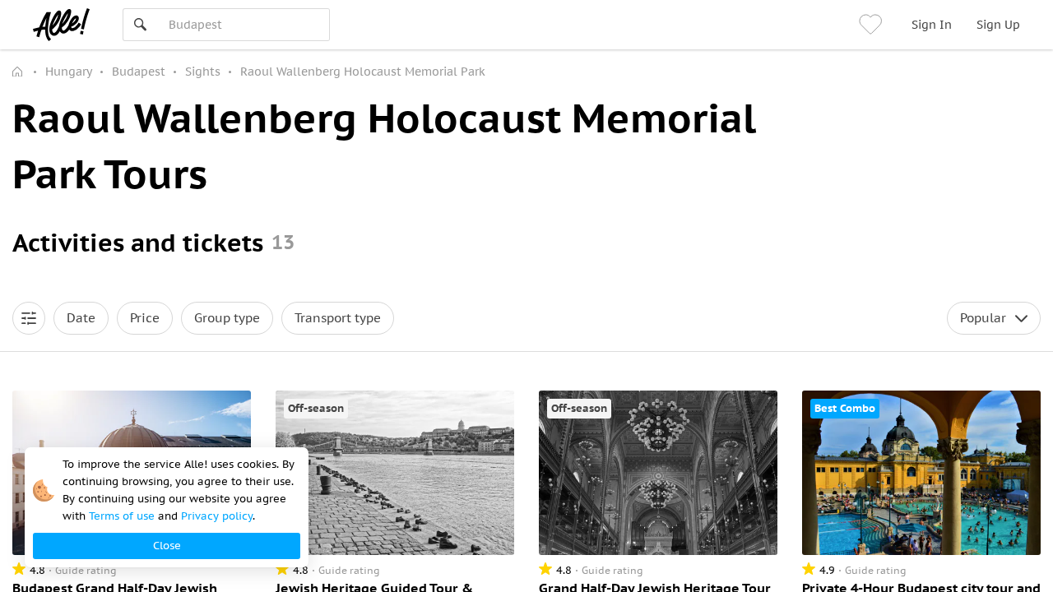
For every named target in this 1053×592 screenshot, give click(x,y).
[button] (28, 318)
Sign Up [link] (998, 24)
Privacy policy (217, 516)
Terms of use (122, 516)
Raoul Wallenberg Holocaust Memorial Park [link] (362, 71)
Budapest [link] (138, 71)
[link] (873, 24)
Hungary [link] (68, 71)
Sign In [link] (932, 24)
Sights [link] (202, 71)
